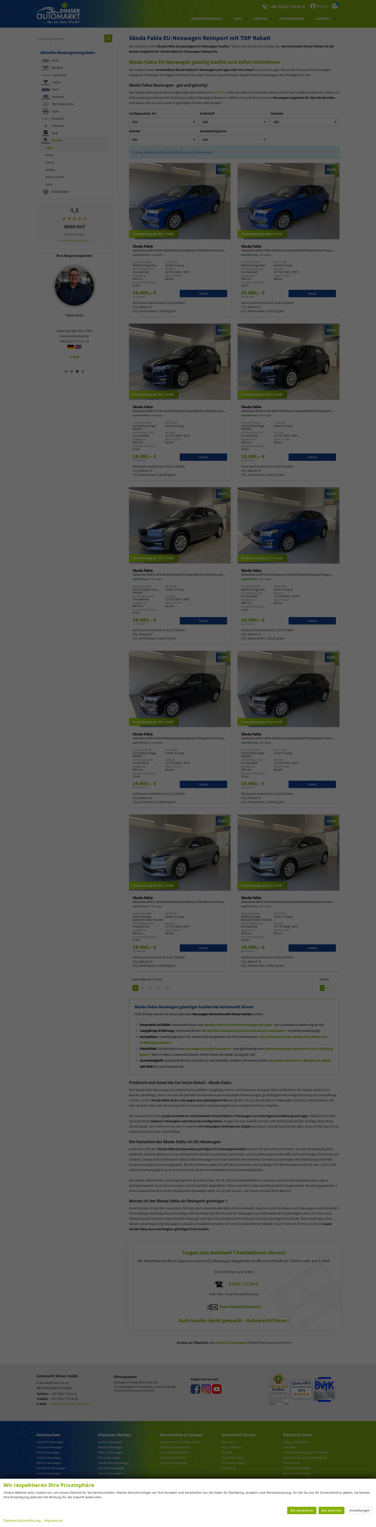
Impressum (53, 1520)
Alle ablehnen (331, 1510)
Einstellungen (359, 1510)
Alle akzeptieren (302, 1510)
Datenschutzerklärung (22, 1520)
